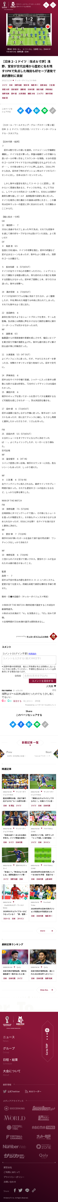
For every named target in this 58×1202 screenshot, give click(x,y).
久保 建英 (22, 93)
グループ (9, 1050)
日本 (10, 85)
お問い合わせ (10, 1181)
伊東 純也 (49, 89)
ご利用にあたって (12, 1172)
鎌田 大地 (31, 93)
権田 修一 (34, 85)
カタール (6, 918)
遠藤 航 (23, 89)
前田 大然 (5, 89)
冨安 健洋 (14, 89)
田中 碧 (14, 93)
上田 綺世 (48, 879)
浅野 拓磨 (18, 85)
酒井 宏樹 (49, 93)
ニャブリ (40, 93)
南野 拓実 (5, 93)
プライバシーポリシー (14, 1176)
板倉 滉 (5, 98)
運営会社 (8, 1167)
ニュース (9, 1039)
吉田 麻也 (43, 85)
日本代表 (31, 89)
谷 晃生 (11, 805)
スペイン (47, 842)
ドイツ (4, 85)
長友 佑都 (39, 89)
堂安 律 (26, 85)
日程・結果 (10, 1061)
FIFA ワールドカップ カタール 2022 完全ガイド (28, 5)
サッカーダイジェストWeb (25, 80)
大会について (12, 1072)
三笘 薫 (52, 85)
